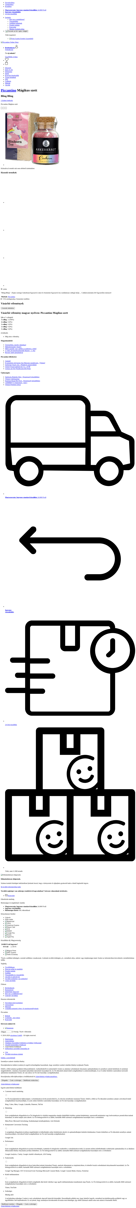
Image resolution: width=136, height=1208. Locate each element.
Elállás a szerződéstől (8, 1058)
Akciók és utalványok (12, 977)
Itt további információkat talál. (11, 887)
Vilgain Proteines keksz (13, 385)
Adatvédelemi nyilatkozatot (10, 1084)
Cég (6, 1052)
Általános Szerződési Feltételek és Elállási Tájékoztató (23, 1043)
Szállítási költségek (15, 23)
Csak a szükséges (15, 1080)
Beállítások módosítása (31, 1080)
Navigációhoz (9, 3)
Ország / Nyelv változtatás (22, 1032)
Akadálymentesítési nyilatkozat (15, 1045)
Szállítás (8, 973)
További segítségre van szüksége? (16, 979)
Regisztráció (9, 990)
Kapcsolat (12, 27)
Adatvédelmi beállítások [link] (13, 1047)
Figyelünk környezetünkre (14, 1003)
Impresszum (9, 1039)
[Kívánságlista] (6, 60)
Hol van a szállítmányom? (14, 994)
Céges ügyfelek (10, 981)
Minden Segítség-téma (16, 29)
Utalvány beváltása (11, 995)
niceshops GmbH (16, 1035)
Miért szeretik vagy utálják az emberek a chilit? (21, 349)
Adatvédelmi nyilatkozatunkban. (46, 1076)
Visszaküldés (13, 21)
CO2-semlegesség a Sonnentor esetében (16, 299)
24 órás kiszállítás (11, 14)
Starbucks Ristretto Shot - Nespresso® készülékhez (22, 377)
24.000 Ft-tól (25, 10)
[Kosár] (70, 63)
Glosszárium (9, 1005)
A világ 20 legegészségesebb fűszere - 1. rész (20, 351)
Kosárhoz (8, 6)
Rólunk (7, 1016)
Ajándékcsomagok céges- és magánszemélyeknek (21, 1008)
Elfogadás (5, 1080)
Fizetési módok (14, 25)
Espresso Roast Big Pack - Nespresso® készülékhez (22, 381)
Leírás (5, 289)
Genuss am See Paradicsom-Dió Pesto (18, 369)
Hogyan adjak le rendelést (14, 969)
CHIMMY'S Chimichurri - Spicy (16, 383)
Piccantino (8, 90)
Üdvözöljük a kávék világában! (15, 345)
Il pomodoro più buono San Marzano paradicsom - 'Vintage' (25, 363)
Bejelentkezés (9, 988)
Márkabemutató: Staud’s (13, 347)
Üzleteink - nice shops (12, 1018)
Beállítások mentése (8, 1204)
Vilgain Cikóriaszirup (12, 379)
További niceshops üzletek (14, 1054)
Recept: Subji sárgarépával (14, 352)
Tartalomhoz (9, 4)
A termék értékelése (8, 308)
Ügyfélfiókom (10, 967)
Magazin (8, 1007)
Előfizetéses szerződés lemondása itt (17, 1049)
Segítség (8, 17)
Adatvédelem (9, 1041)
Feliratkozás (9, 50)
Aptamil (8, 361)
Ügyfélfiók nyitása (11, 57)
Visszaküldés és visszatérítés (14, 975)
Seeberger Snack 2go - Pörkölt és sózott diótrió (21, 365)
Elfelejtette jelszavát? (12, 992)
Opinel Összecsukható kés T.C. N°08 (17, 367)
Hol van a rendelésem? (17, 19)
